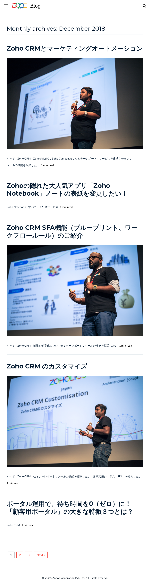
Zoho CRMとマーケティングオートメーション (75, 48)
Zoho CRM (24, 158)
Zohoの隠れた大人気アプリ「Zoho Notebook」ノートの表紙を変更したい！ (67, 189)
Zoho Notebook (16, 207)
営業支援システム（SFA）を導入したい (117, 476)
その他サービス (48, 207)
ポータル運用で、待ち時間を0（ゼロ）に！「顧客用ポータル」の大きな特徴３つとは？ (70, 507)
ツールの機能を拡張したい (23, 165)
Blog (21, 6)
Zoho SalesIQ (41, 158)
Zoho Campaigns (62, 158)
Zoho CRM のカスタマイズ (47, 366)
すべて (11, 158)
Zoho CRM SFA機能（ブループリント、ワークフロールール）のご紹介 (72, 231)
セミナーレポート (86, 158)
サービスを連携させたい (114, 158)
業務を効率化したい (45, 345)
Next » (41, 555)
